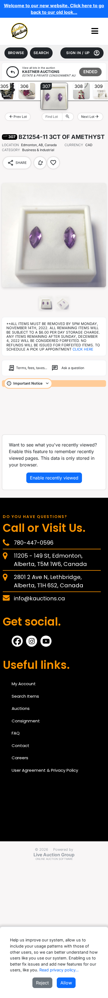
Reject (42, 983)
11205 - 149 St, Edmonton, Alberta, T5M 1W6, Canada (50, 560)
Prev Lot (18, 116)
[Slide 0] (45, 302)
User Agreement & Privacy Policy (45, 770)
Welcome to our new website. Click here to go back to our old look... (54, 9)
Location (10, 145)
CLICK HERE (83, 349)
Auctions (21, 708)
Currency (74, 145)
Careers (20, 758)
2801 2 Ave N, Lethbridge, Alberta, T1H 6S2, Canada (48, 581)
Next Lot (90, 116)
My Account (24, 684)
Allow (66, 983)
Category (11, 150)
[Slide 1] (62, 302)
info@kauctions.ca (39, 598)
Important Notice (28, 383)
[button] (95, 31)
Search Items (25, 696)
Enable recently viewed (54, 478)
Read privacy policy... (59, 969)
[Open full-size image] (54, 235)
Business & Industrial (28, 150)
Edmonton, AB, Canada (39, 145)
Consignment (26, 721)
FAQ (16, 733)
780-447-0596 (33, 543)
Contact (20, 745)
